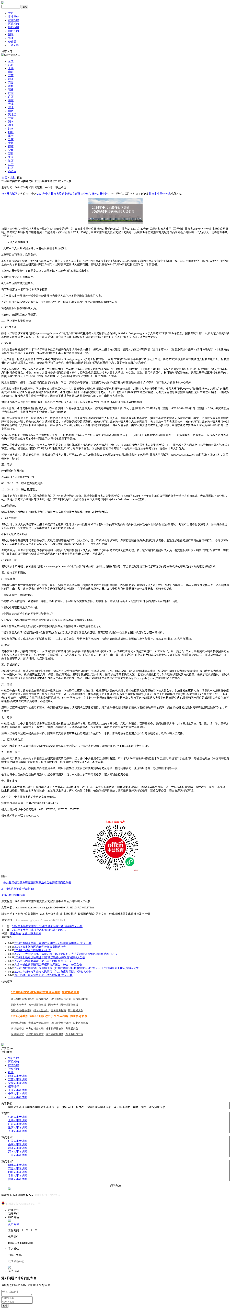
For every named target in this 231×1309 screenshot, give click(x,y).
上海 (11, 68)
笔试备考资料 (70, 992)
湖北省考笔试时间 (61, 999)
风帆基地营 (17, 1034)
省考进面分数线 (37, 1004)
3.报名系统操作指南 (13, 895)
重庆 (11, 135)
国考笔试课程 (18, 1022)
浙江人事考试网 (17, 1075)
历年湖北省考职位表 (22, 999)
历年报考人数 (75, 1010)
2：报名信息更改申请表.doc (17, 888)
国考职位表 (42, 999)
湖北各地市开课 (74, 1034)
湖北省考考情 (18, 1004)
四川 (11, 132)
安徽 (11, 82)
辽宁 (11, 164)
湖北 (11, 125)
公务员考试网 (9, 193)
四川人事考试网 (17, 1172)
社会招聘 (13, 1068)
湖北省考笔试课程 (38, 1022)
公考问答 (13, 45)
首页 (11, 13)
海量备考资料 (78, 1016)
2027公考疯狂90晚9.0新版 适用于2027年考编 (39, 1016)
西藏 (11, 146)
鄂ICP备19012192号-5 (47, 1195)
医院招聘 (13, 23)
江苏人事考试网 (17, 1079)
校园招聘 (13, 1065)
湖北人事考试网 (17, 1164)
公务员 (12, 41)
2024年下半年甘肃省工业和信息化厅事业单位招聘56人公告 (47, 926)
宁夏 (11, 150)
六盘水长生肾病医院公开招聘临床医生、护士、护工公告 (48, 964)
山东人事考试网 (17, 1144)
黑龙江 (12, 114)
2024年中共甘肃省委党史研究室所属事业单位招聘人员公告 (72, 193)
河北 (11, 107)
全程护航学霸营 (35, 1034)
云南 (11, 139)
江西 (11, 167)
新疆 (11, 153)
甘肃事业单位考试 (159, 193)
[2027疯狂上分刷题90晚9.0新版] (2, 1045)
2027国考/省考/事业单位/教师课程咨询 (35, 992)
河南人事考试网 (17, 1151)
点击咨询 (13, 1224)
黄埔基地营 (17, 1028)
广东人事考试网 (17, 1124)
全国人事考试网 (17, 1093)
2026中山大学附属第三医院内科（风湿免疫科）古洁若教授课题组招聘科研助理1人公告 (66, 953)
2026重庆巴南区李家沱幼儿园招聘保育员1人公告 (43, 961)
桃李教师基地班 (54, 1028)
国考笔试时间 (80, 999)
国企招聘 (13, 30)
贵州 (11, 142)
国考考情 (53, 1004)
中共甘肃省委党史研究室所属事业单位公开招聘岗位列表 (37, 882)
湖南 (11, 121)
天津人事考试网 (17, 1131)
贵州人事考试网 (17, 1175)
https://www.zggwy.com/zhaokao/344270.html (40, 920)
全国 (11, 61)
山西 (11, 110)
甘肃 (11, 118)
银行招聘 (13, 27)
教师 (11, 1072)
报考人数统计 (41, 1010)
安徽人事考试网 (17, 1083)
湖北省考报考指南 (21, 1010)
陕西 (11, 160)
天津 (11, 103)
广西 (11, 96)
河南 (11, 128)
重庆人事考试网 (17, 1127)
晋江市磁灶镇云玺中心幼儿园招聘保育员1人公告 (43, 975)
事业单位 (13, 16)
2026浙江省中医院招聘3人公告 (32, 950)
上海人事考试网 (17, 1090)
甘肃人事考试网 (31, 933)
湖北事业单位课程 (61, 1022)
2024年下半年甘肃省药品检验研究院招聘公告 (39, 929)
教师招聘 (13, 20)
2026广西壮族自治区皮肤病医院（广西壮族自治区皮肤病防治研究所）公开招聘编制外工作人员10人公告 (76, 968)
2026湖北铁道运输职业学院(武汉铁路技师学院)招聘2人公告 (49, 957)
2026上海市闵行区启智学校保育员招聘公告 (40, 946)
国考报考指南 (58, 1010)
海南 (11, 100)
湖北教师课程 (80, 1022)
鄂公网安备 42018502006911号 (23, 1203)
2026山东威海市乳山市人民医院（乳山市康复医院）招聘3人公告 (52, 971)
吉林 (11, 86)
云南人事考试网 (17, 1097)
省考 (11, 38)
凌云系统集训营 (54, 1034)
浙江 (11, 79)
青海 (11, 157)
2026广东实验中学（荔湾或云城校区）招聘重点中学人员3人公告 (52, 943)
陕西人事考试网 (17, 1179)
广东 (11, 93)
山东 (11, 71)
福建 (11, 89)
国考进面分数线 (69, 1004)
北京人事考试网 (17, 1116)
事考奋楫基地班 (35, 1028)
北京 (11, 64)
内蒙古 (12, 171)
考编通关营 (71, 1028)
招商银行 (13, 1086)
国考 (11, 34)
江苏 (11, 75)
